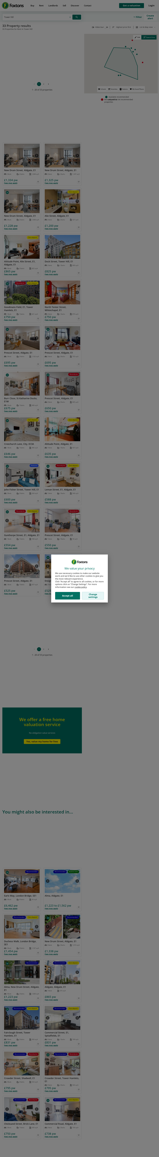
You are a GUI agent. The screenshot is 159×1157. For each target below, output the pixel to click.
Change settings (93, 596)
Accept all (67, 595)
